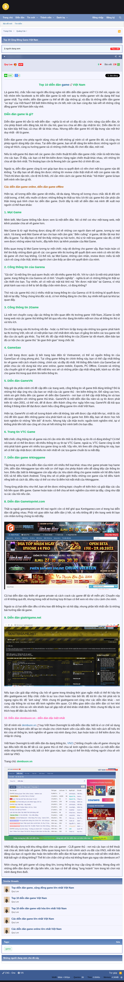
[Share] (116, 56)
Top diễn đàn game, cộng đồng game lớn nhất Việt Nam (42, 887)
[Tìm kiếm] (120, 17)
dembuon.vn (29, 725)
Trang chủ (8, 17)
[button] (37, 17)
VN (21, 973)
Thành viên (46, 17)
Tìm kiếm (18, 24)
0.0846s (96, 977)
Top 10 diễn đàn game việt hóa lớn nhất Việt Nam (39, 908)
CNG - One (9, 973)
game (65, 84)
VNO (70, 743)
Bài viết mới (7, 24)
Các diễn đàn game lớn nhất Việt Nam (32, 918)
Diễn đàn (20, 17)
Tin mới (31, 17)
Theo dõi (115, 49)
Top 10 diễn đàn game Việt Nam (29, 898)
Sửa (118, 942)
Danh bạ (61, 17)
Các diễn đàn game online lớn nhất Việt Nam (36, 929)
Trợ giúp (113, 973)
